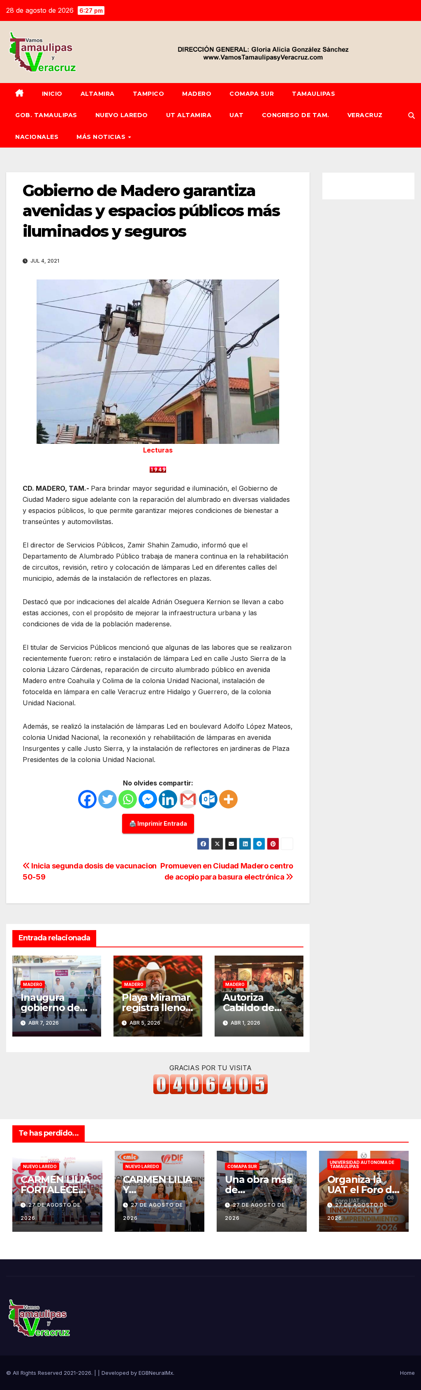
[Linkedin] (168, 799)
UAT (236, 115)
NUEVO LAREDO (121, 115)
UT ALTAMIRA (189, 115)
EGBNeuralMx (156, 1372)
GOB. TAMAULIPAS (46, 115)
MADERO (196, 93)
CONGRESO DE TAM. (295, 115)
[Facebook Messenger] (148, 799)
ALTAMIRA (98, 93)
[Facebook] (87, 799)
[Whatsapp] (127, 799)
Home (407, 1372)
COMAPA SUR (251, 93)
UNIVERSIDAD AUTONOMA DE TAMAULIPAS (362, 1164)
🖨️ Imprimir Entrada (158, 823)
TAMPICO (148, 93)
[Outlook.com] (208, 799)
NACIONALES (36, 137)
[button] (411, 115)
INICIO (52, 93)
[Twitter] (107, 799)
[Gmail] (188, 799)
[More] (228, 799)
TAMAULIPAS (313, 93)
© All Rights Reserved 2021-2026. (50, 1372)
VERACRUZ (365, 115)
